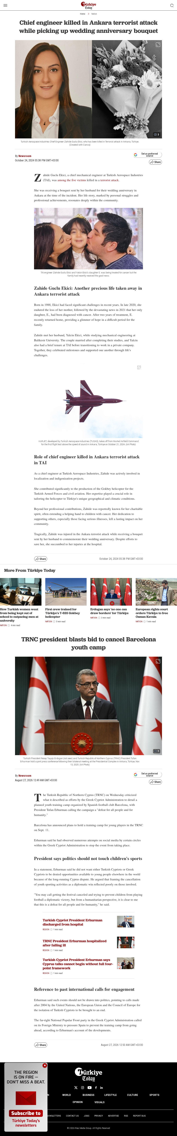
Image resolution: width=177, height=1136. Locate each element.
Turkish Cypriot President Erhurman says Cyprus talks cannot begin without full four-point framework (78, 964)
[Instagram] (82, 1087)
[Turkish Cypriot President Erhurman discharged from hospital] (125, 921)
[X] (76, 1087)
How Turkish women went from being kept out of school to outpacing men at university (19, 614)
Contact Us (72, 1116)
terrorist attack (109, 180)
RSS (126, 1116)
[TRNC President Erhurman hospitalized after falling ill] (125, 942)
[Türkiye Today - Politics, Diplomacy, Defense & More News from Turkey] (88, 6)
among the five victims (72, 180)
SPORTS (154, 1095)
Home (82, 14)
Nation (94, 14)
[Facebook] (96, 1087)
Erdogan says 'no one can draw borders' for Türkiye (109, 611)
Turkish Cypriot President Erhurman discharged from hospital (72, 922)
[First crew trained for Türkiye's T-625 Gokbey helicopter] (66, 592)
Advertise (113, 1116)
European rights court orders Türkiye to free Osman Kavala (152, 613)
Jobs (86, 1116)
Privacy (98, 1116)
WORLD (66, 1095)
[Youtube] (89, 1087)
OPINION (78, 1102)
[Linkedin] (101, 1087)
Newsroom (24, 156)
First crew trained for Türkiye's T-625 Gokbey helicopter (62, 613)
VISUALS (100, 1102)
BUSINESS (88, 1095)
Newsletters (54, 1116)
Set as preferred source (149, 154)
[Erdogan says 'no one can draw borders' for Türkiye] (111, 592)
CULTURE (132, 1095)
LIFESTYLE (110, 1095)
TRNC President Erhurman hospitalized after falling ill (74, 943)
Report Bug (139, 1116)
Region (46, 929)
